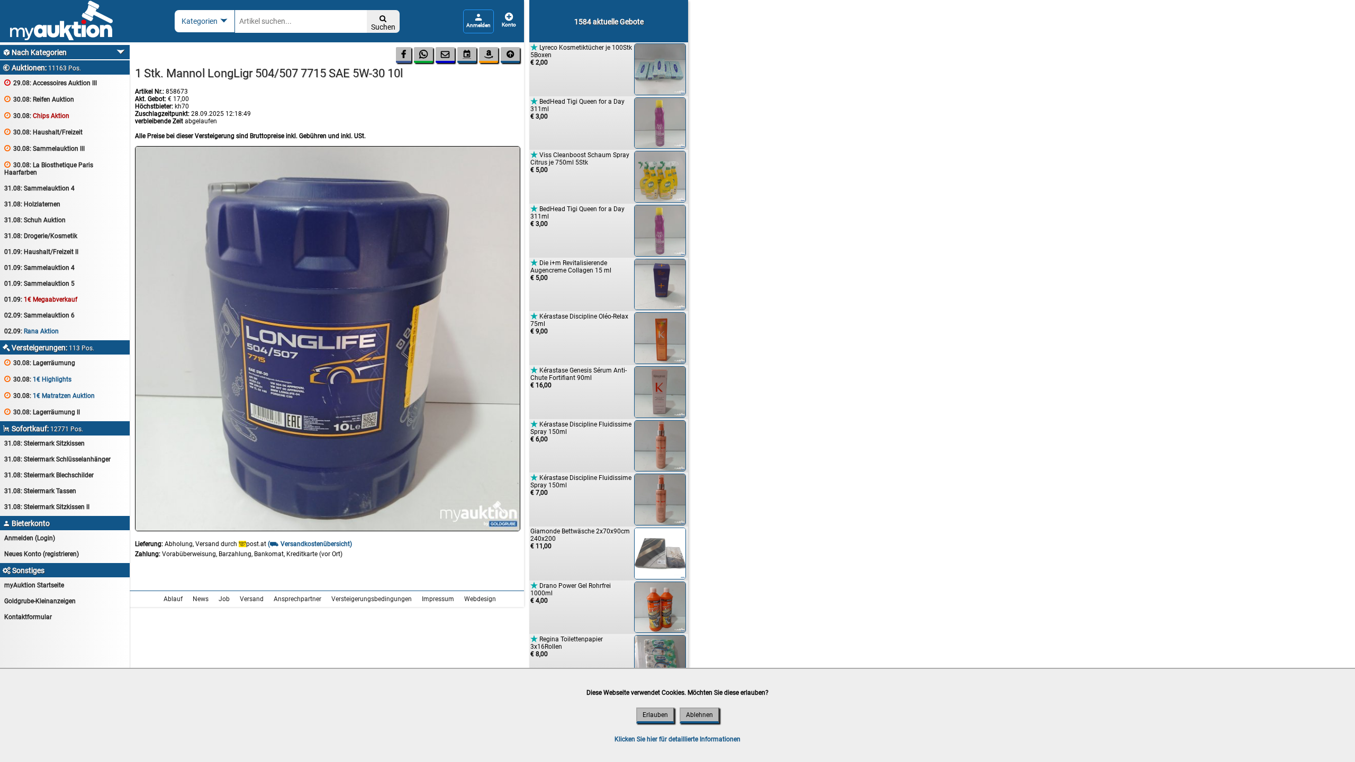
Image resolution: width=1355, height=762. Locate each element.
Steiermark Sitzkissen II (46, 507)
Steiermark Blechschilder (49, 475)
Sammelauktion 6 (39, 315)
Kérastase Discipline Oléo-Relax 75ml (579, 323)
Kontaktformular (28, 617)
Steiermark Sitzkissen (44, 443)
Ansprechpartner (297, 599)
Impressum (438, 599)
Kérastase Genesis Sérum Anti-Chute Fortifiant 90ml (578, 377)
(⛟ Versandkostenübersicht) (310, 544)
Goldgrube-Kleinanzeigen (40, 601)
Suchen (383, 23)
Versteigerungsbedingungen (371, 599)
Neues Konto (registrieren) (41, 554)
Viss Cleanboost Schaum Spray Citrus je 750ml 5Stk (579, 162)
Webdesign (480, 599)
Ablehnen (699, 715)
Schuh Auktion (35, 220)
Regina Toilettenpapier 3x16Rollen (566, 646)
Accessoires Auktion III (50, 83)
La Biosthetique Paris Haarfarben (48, 168)
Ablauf (173, 599)
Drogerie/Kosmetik (40, 236)
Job (224, 599)
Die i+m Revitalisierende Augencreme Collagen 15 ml (570, 270)
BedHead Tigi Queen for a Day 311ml (577, 108)
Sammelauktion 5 (39, 283)
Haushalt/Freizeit (43, 132)
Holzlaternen (32, 204)
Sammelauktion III (44, 148)
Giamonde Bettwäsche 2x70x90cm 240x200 (580, 539)
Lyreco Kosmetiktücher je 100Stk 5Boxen (581, 54)
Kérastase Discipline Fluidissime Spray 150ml (580, 431)
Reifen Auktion (39, 99)
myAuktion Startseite (34, 585)
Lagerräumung (39, 363)
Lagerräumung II (42, 412)
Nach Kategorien (35, 52)
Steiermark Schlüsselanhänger (57, 459)
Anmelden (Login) (29, 538)
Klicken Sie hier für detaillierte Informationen (677, 739)
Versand (252, 599)
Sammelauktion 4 (39, 188)
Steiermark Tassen (40, 491)
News (201, 599)
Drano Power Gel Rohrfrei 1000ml (570, 593)
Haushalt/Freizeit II (41, 252)
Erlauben (655, 715)
